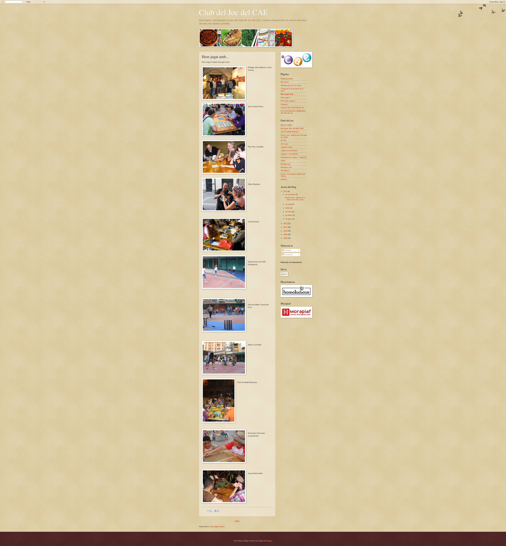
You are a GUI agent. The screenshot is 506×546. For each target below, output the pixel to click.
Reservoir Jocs (286, 167)
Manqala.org (285, 164)
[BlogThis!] (210, 510)
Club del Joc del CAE (233, 12)
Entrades (287, 250)
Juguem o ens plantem (289, 154)
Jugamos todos (286, 147)
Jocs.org (284, 144)
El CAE (283, 140)
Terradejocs (285, 171)
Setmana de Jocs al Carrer (291, 85)
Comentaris (288, 255)
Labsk (283, 161)
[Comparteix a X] (213, 510)
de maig (288, 204)
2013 (285, 191)
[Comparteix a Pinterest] (218, 510)
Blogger (269, 541)
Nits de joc (285, 82)
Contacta (284, 104)
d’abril (287, 208)
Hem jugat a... (286, 98)
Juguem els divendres (289, 151)
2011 (285, 227)
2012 (285, 224)
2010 (285, 231)
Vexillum (284, 179)
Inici (237, 521)
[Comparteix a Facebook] (215, 510)
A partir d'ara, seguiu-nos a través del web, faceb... (295, 199)
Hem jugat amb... (288, 94)
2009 (285, 234)
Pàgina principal (287, 79)
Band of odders (286, 125)
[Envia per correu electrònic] (208, 510)
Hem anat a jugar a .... (289, 101)
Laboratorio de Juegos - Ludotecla (293, 157)
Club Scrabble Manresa (289, 132)
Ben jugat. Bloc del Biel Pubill (292, 128)
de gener (289, 219)
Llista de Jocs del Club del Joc (292, 108)
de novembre (290, 194)
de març (288, 212)
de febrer (289, 215)
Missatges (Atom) (217, 527)
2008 (285, 238)
